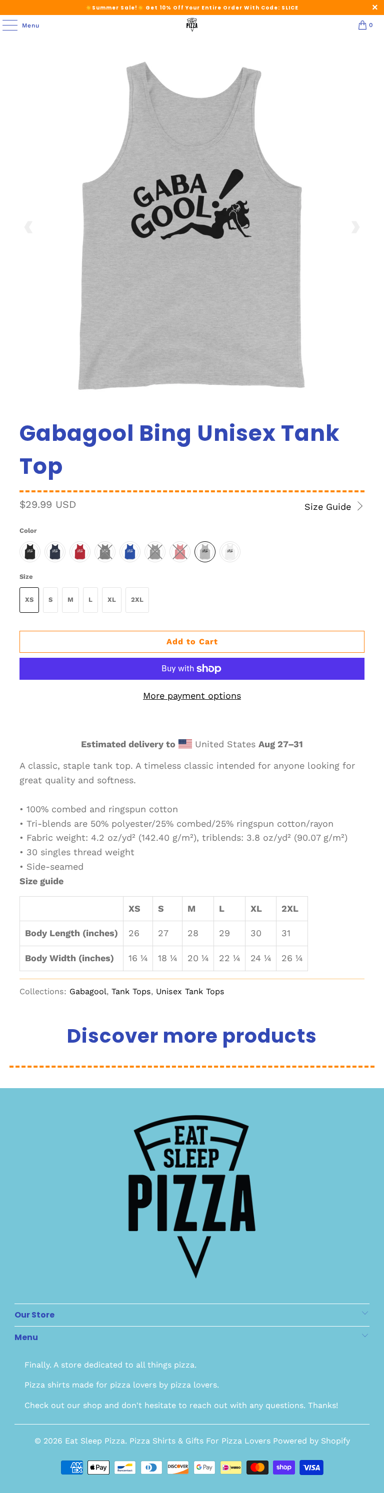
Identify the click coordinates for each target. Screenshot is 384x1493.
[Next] (355, 227)
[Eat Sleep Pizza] (192, 25)
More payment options (192, 695)
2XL (137, 599)
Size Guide (329, 506)
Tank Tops (131, 991)
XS (29, 599)
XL (112, 599)
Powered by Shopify (311, 1441)
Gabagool (88, 991)
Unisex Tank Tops (190, 991)
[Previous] (29, 227)
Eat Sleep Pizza (95, 1441)
